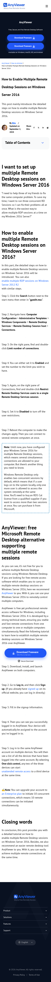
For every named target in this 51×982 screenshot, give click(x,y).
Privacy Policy (19, 975)
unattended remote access (16, 771)
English (25, 942)
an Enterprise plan (12, 793)
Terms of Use (34, 975)
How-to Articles (16, 63)
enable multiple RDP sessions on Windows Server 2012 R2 (25, 282)
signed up (33, 688)
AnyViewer (5, 63)
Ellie (14, 123)
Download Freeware (23, 37)
